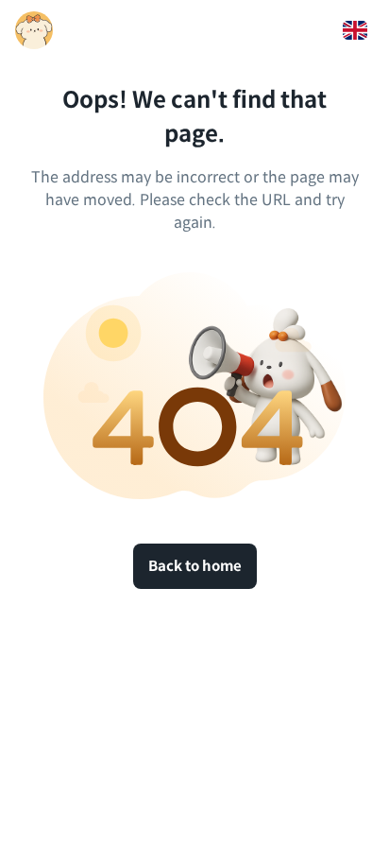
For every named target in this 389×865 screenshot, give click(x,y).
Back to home (195, 566)
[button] (355, 30)
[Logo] (34, 30)
